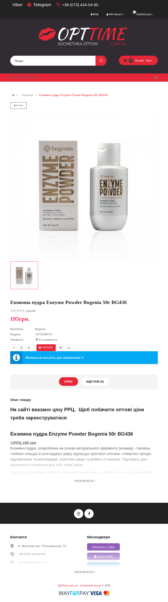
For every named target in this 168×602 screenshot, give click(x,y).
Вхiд (95, 14)
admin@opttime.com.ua (33, 562)
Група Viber (105, 556)
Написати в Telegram (104, 565)
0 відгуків (30, 310)
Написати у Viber (103, 547)
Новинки (27, 95)
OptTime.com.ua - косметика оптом (79, 585)
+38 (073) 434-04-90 (80, 5)
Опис (68, 381)
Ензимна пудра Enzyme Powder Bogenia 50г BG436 (73, 95)
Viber (17, 4)
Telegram (42, 4)
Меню (19, 105)
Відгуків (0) (95, 381)
